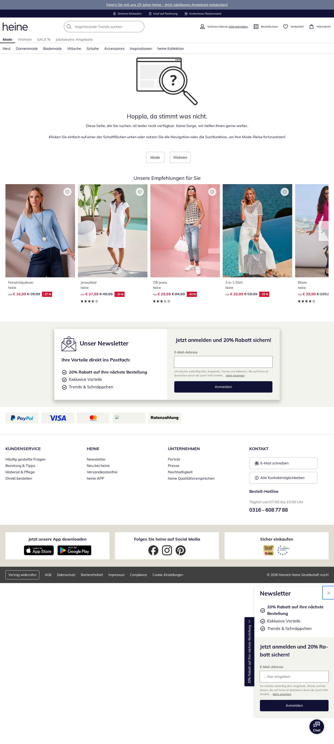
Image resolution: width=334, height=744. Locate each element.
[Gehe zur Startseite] (15, 27)
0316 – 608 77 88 (268, 510)
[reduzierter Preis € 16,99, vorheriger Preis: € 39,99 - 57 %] (40, 230)
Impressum (116, 575)
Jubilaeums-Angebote (74, 39)
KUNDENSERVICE (23, 448)
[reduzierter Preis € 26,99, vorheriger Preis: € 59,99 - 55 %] (257, 230)
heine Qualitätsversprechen (191, 478)
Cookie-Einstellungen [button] (167, 575)
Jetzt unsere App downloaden (57, 539)
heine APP (95, 478)
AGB (48, 575)
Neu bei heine (98, 465)
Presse (173, 465)
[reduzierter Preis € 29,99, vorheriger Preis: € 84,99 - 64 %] (185, 230)
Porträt (174, 459)
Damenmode (27, 48)
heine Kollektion (170, 48)
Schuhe (93, 48)
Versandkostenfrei (102, 472)
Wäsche (74, 48)
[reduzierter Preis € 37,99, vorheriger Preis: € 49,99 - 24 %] (113, 230)
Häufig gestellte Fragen (25, 459)
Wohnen (25, 39)
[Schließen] (329, 592)
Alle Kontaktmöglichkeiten (282, 477)
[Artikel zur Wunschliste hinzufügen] (67, 192)
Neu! (6, 48)
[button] (324, 231)
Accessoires (114, 48)
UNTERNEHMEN (184, 448)
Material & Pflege (20, 472)
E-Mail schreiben (272, 464)
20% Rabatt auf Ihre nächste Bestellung (249, 654)
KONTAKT (259, 448)
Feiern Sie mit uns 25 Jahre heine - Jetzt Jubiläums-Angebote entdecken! (167, 4)
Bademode (52, 48)
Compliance (138, 575)
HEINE (93, 448)
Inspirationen (141, 48)
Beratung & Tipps (20, 465)
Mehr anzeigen (282, 694)
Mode (7, 39)
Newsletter (96, 459)
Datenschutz (66, 575)
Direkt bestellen (18, 478)
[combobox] (114, 26)
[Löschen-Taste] (139, 26)
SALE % (43, 39)
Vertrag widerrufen (22, 575)
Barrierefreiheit (92, 575)
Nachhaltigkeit (180, 472)
